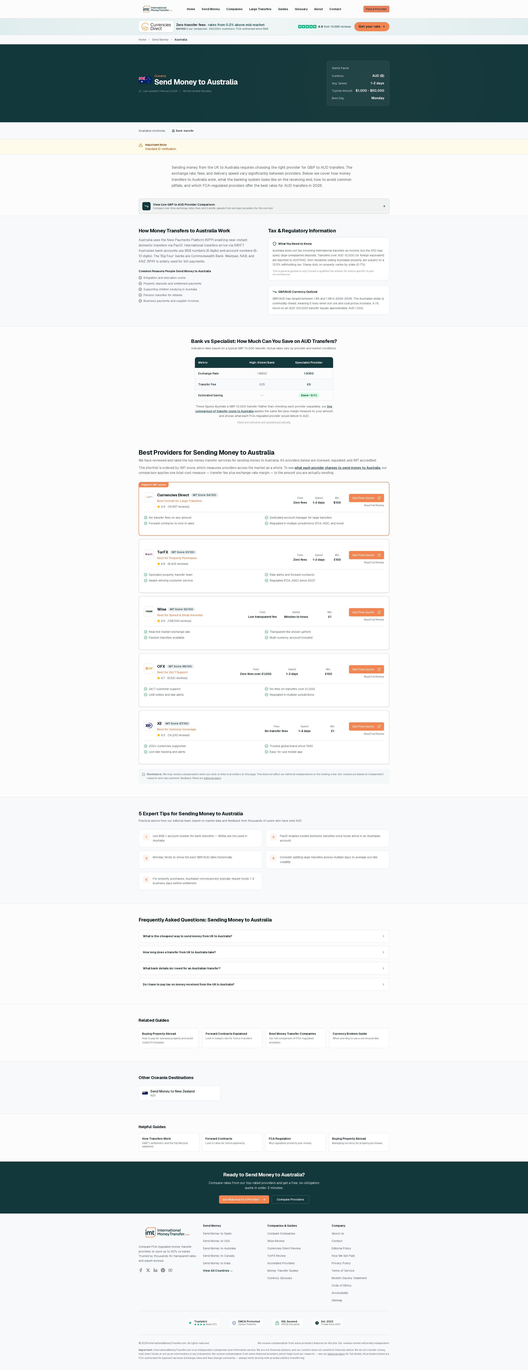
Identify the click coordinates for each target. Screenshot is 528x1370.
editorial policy (212, 778)
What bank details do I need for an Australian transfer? (181, 968)
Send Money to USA (216, 1241)
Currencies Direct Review (284, 1248)
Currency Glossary (279, 1278)
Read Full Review (374, 505)
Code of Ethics (341, 1285)
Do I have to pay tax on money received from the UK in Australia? (188, 984)
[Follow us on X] (148, 1270)
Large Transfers (260, 9)
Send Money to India (216, 1263)
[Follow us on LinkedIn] (155, 1270)
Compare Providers (290, 1199)
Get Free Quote (363, 498)
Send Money (211, 9)
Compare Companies (281, 1233)
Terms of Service (343, 1270)
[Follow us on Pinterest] (163, 1270)
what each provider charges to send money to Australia (337, 468)
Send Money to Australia (219, 1248)
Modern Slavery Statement (349, 1278)
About (318, 9)
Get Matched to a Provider (240, 1199)
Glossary (301, 9)
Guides (283, 9)
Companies (234, 9)
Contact (335, 9)
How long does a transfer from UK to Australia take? (179, 952)
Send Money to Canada (219, 1256)
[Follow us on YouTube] (170, 1270)
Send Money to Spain (217, 1233)
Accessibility (340, 1293)
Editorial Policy (341, 1248)
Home (191, 9)
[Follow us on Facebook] (141, 1270)
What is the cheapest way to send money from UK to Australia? (187, 936)
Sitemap (337, 1300)
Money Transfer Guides (282, 1270)
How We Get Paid (343, 1256)
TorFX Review (276, 1256)
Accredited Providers (281, 1263)
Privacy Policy (341, 1263)
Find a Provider (376, 9)
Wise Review (275, 1241)
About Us (338, 1233)
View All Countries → (218, 1270)
